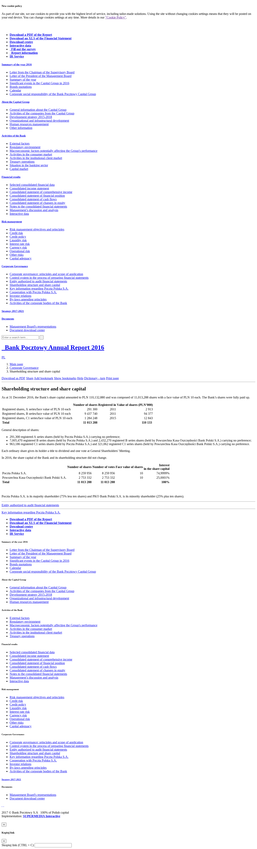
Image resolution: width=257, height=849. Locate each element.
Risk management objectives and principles (37, 229)
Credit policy (18, 236)
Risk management (12, 221)
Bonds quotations (21, 87)
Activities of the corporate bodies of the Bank (38, 303)
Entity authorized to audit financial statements (38, 281)
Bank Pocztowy (53, 347)
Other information (21, 128)
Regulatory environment (25, 147)
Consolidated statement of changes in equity (37, 203)
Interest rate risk (20, 244)
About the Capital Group (16, 101)
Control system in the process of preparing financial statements (49, 277)
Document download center (27, 330)
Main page (16, 364)
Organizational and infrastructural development (39, 120)
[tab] (128, 64)
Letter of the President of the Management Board (40, 76)
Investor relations (20, 295)
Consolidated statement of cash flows (33, 199)
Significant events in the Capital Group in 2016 (39, 83)
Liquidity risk (18, 240)
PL (3, 357)
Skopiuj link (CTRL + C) (18, 845)
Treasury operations (22, 161)
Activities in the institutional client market (36, 158)
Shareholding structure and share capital (35, 285)
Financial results (11, 176)
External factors (20, 143)
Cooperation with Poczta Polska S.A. (33, 292)
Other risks (16, 254)
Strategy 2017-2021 (13, 311)
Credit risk (16, 233)
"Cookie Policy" (115, 17)
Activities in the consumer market (31, 154)
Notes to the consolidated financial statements (38, 206)
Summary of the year (23, 79)
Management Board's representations (33, 326)
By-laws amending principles (28, 299)
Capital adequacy (21, 258)
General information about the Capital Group (38, 109)
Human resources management (29, 124)
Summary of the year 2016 (17, 64)
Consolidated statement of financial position (37, 195)
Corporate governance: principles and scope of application (46, 274)
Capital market (19, 169)
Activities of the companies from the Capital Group (42, 113)
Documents (8, 318)
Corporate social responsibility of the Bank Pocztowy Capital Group (53, 94)
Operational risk (20, 251)
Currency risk (18, 247)
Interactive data (19, 213)
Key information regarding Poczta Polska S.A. (39, 288)
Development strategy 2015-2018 (31, 117)
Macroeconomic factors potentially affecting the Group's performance (53, 150)
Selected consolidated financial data (32, 184)
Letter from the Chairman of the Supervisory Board (42, 72)
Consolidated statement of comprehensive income (41, 192)
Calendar (15, 90)
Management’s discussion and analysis (34, 210)
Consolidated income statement (29, 188)
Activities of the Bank (14, 135)
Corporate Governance (15, 266)
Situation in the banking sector (29, 165)
